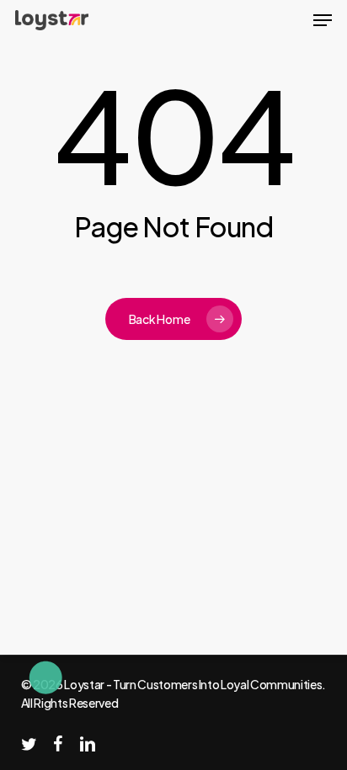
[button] (322, 20)
